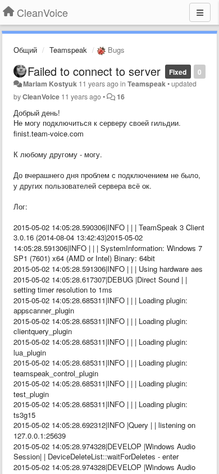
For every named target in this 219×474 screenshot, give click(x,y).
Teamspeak (68, 49)
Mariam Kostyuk (50, 84)
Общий (25, 49)
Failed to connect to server (94, 71)
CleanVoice (41, 97)
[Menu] (200, 12)
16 (121, 97)
